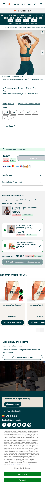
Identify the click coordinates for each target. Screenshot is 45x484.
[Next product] (42, 330)
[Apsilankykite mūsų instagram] (4, 425)
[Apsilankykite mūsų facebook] (9, 425)
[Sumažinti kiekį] (5, 138)
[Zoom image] (42, 32)
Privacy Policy (14, 464)
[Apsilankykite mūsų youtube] (19, 425)
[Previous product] (38, 330)
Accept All (22, 480)
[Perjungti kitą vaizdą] (42, 52)
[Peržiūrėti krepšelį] (41, 4)
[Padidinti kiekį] (13, 138)
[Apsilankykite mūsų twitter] (24, 425)
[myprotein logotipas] (22, 4)
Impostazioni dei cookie (12, 411)
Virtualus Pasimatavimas (30, 104)
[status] (9, 138)
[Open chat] (29, 425)
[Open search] (9, 4)
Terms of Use (25, 464)
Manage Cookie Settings (22, 468)
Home (4, 27)
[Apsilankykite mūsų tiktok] (14, 425)
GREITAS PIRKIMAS (14, 322)
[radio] (6, 112)
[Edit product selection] (40, 230)
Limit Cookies (22, 474)
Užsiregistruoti (12, 404)
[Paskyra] (35, 4)
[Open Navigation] (4, 4)
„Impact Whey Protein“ (12, 305)
